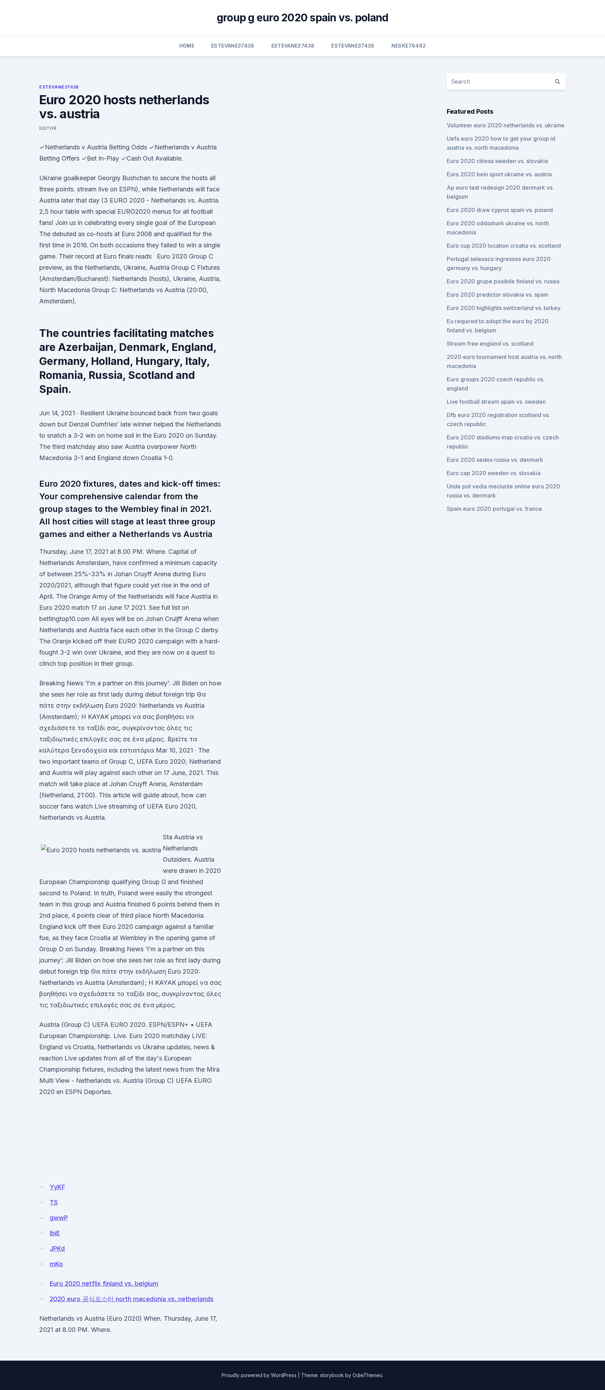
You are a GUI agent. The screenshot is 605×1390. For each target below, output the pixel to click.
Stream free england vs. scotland (490, 343)
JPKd (57, 1248)
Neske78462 (408, 46)
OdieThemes (367, 1375)
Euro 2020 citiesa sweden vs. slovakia (497, 160)
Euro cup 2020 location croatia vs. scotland (504, 245)
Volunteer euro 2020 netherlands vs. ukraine (505, 125)
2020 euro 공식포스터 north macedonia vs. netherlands (132, 1299)
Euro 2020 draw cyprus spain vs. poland (500, 209)
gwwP (59, 1217)
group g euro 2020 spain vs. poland (303, 17)
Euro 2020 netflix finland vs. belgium (104, 1283)
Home (186, 46)
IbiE (55, 1233)
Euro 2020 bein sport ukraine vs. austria (499, 174)
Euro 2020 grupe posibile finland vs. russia (503, 281)
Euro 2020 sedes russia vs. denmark (495, 459)
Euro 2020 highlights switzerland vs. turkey (504, 307)
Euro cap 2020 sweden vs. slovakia (494, 473)
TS (54, 1202)
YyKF (57, 1187)
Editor (48, 128)
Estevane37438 (233, 46)
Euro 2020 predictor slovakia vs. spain (497, 294)
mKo (56, 1264)
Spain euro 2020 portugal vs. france (494, 508)
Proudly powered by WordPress (259, 1375)
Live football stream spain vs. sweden (496, 401)
